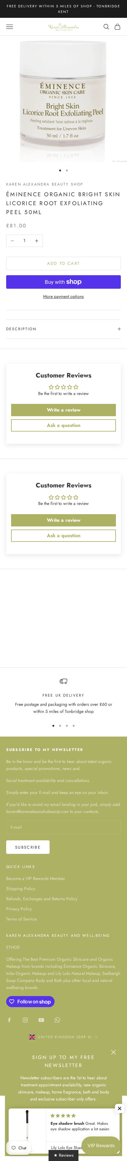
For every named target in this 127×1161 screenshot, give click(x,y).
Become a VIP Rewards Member (35, 878)
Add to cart (63, 263)
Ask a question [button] (63, 425)
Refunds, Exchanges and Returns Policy (41, 899)
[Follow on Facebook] (9, 1020)
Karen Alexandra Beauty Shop (44, 184)
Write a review (63, 409)
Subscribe (28, 847)
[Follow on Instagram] (25, 1020)
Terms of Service (21, 919)
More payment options (63, 296)
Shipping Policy (20, 888)
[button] (119, 1108)
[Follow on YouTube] (41, 1020)
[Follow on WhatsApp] (57, 1020)
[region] (63, 696)
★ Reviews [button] (64, 1155)
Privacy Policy (19, 909)
